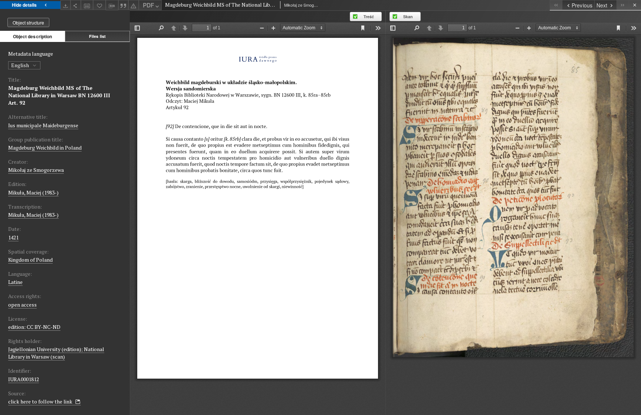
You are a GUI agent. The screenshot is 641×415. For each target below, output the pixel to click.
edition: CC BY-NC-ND (34, 326)
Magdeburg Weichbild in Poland (45, 147)
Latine (15, 281)
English (20, 65)
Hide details (24, 4)
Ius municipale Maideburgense (43, 125)
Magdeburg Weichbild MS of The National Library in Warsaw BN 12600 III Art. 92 (59, 95)
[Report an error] (133, 5)
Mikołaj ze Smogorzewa (36, 169)
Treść (369, 16)
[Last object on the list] (623, 5)
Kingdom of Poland (30, 259)
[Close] (635, 5)
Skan (408, 16)
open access (22, 304)
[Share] (75, 5)
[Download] (65, 5)
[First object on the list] (556, 5)
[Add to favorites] (99, 5)
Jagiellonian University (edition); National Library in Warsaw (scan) (56, 353)
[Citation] (123, 5)
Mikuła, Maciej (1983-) (33, 192)
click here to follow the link (40, 401)
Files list (97, 36)
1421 (13, 237)
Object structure (28, 22)
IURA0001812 (23, 379)
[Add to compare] (87, 5)
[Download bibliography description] (112, 5)
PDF (148, 5)
